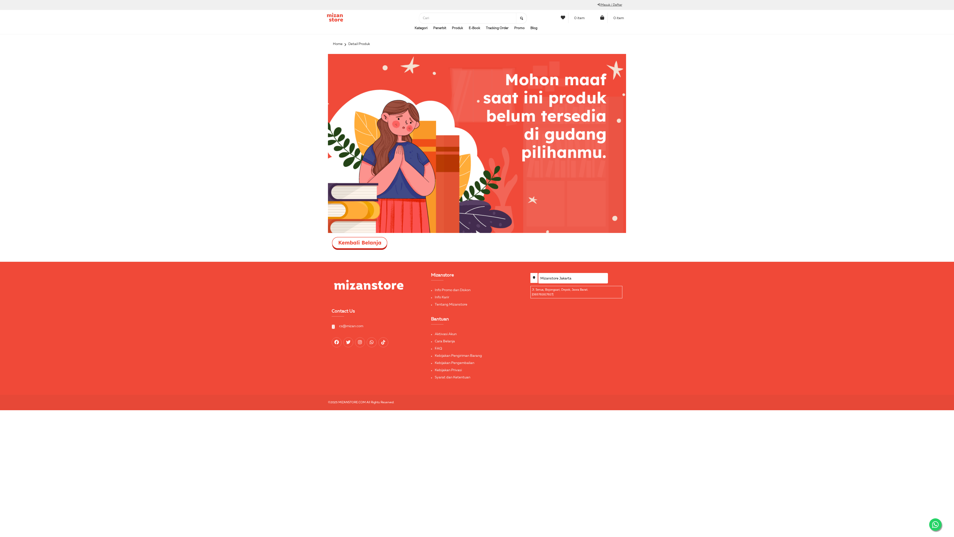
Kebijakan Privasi (448, 370)
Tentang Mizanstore (451, 304)
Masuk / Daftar (611, 4)
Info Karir (442, 297)
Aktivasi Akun (446, 334)
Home (338, 44)
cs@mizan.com (351, 326)
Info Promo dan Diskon (453, 290)
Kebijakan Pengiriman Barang (458, 356)
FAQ (438, 348)
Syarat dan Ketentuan (452, 377)
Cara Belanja (445, 341)
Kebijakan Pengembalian (454, 363)
